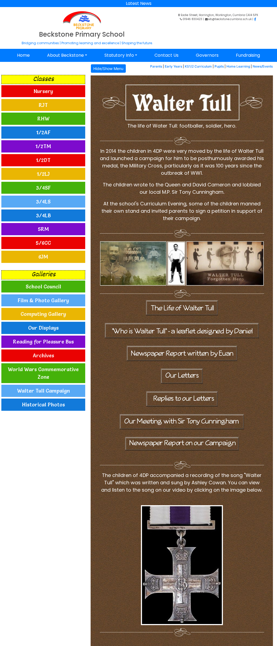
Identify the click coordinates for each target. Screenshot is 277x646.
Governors (207, 55)
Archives (43, 355)
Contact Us (166, 55)
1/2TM (43, 146)
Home (23, 55)
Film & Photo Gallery (43, 300)
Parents (156, 66)
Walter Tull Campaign (43, 390)
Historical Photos (43, 404)
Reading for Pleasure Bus (43, 341)
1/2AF (43, 132)
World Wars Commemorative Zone (43, 373)
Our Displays (43, 327)
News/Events (263, 66)
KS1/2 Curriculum (198, 66)
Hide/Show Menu (108, 68)
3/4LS (43, 201)
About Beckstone (65, 55)
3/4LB (43, 215)
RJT (43, 105)
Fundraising (248, 55)
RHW (43, 118)
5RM (43, 229)
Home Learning (238, 66)
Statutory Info (119, 55)
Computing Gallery (43, 314)
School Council (43, 286)
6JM (43, 256)
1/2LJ (43, 174)
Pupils (219, 66)
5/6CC (43, 243)
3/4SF (43, 187)
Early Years (173, 66)
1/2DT (43, 160)
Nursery (43, 91)
